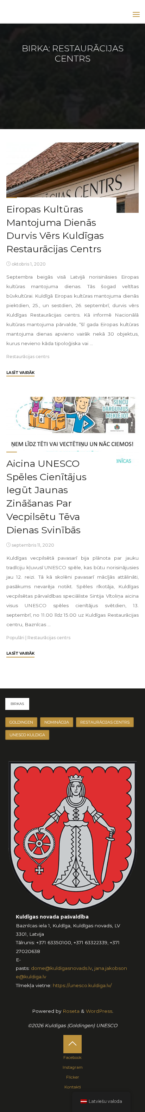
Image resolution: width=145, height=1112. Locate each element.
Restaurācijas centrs (27, 356)
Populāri (15, 637)
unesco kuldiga (27, 734)
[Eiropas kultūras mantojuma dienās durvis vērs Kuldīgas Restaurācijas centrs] (72, 177)
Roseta (70, 1011)
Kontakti (72, 1087)
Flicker (72, 1077)
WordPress (99, 1011)
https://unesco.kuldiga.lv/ (82, 985)
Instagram (73, 1067)
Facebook (72, 1057)
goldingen (21, 722)
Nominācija (56, 722)
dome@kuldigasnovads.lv (61, 968)
